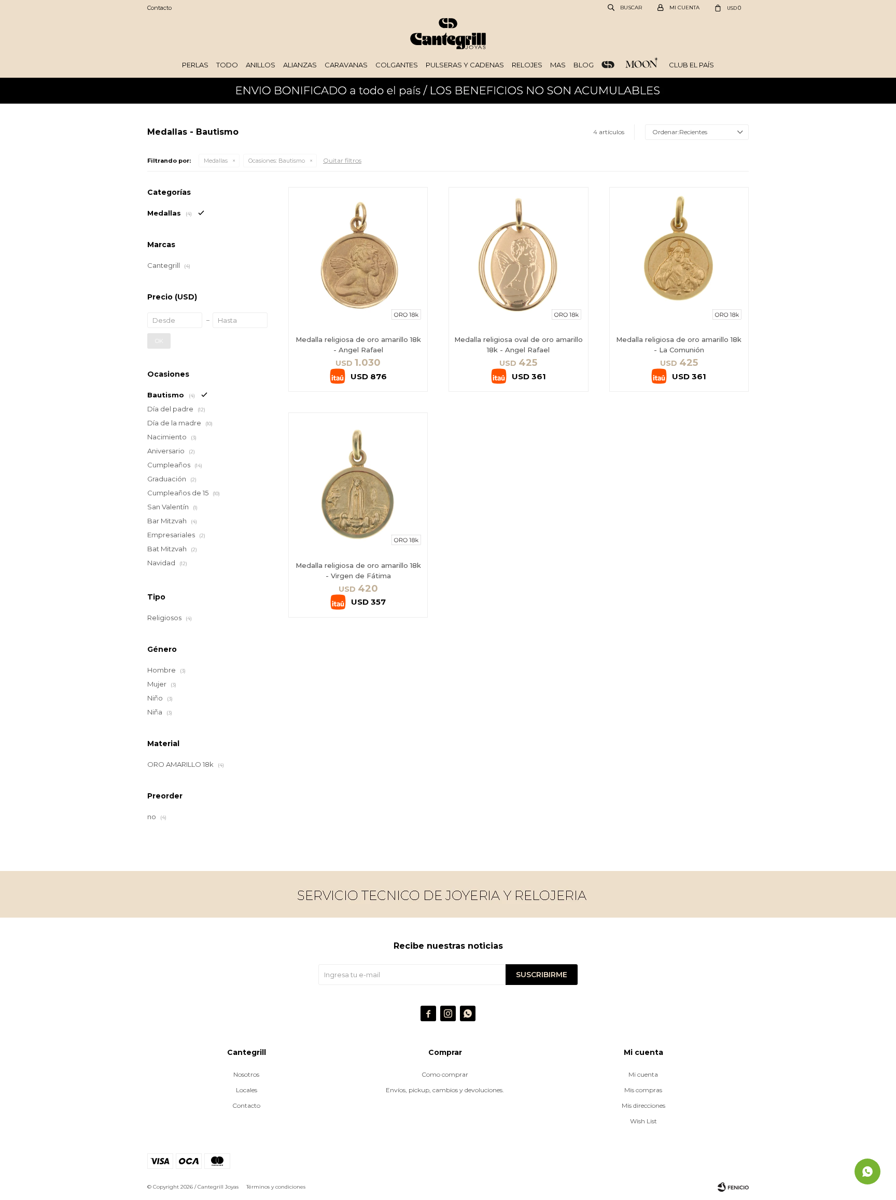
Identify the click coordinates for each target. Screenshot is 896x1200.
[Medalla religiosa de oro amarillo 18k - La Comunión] (679, 256)
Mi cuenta (643, 1074)
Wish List (643, 1121)
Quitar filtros (342, 160)
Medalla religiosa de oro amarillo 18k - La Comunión (678, 344)
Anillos (260, 65)
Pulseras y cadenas (465, 65)
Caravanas (346, 65)
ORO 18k (607, 65)
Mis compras (643, 1090)
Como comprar (445, 1074)
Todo (227, 65)
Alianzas (300, 65)
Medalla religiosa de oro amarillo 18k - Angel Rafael (358, 344)
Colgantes (396, 65)
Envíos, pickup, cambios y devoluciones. (445, 1090)
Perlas (195, 65)
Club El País (691, 65)
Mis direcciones (643, 1105)
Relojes (527, 65)
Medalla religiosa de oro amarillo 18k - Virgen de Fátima (358, 570)
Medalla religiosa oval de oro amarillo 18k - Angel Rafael (518, 344)
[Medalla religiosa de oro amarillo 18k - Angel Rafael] (358, 256)
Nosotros (246, 1074)
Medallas (216, 160)
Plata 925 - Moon (641, 65)
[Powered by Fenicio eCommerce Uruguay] (733, 1187)
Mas (558, 65)
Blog (583, 65)
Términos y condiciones (275, 1186)
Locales (246, 1090)
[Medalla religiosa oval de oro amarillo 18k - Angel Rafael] (518, 256)
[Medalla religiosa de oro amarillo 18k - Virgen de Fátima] (358, 482)
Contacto (159, 7)
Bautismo (276, 160)
